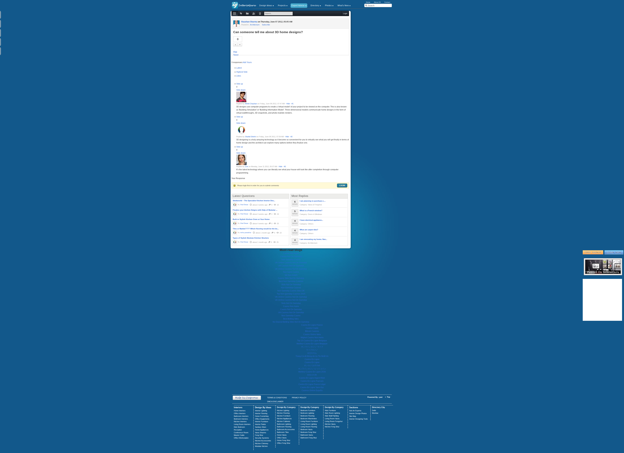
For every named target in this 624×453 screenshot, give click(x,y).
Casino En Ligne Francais (312, 381)
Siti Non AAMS (291, 275)
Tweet (235, 55)
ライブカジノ (312, 350)
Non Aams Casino (291, 272)
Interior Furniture (261, 421)
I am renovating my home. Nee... (313, 239)
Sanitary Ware (260, 427)
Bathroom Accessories (286, 429)
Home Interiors (240, 411)
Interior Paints (260, 424)
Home (368, 2)
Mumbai (375, 413)
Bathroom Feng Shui (308, 438)
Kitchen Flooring (283, 413)
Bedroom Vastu (306, 429)
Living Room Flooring (308, 427)
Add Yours (247, 62)
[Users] (254, 13)
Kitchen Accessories (263, 441)
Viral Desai (244, 204)
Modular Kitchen (261, 446)
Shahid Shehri (250, 137)
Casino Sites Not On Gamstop (291, 278)
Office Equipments (262, 419)
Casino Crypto (312, 328)
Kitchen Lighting (283, 410)
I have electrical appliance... (311, 220)
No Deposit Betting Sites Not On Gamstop (291, 322)
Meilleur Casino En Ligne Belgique (312, 344)
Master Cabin (239, 435)
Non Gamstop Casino (290, 259)
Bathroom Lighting (284, 424)
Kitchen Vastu (330, 424)
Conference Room (241, 433)
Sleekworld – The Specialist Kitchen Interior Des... (254, 201)
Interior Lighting (261, 411)
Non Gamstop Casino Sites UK (291, 291)
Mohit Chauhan (251, 104)
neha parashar (245, 232)
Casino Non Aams (291, 253)
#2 (291, 137)
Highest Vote (241, 72)
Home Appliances (262, 430)
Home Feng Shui (283, 440)
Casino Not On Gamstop (291, 256)
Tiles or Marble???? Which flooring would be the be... (256, 229)
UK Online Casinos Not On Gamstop (291, 263)
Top (388, 397)
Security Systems (262, 438)
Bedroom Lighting (307, 413)
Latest (239, 68)
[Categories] (247, 13)
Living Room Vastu (332, 419)
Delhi (374, 410)
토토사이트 (312, 375)
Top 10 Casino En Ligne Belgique (312, 340)
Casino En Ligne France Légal (312, 384)
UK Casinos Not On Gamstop (291, 266)
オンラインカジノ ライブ (312, 347)
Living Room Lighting (308, 424)
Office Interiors (240, 413)
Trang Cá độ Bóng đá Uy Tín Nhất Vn (312, 356)
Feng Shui (259, 435)
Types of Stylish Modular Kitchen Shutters (251, 238)
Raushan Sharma (249, 22)
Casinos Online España (312, 390)
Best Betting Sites (291, 319)
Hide (288, 104)
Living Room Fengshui (333, 421)
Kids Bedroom (239, 427)
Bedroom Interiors (241, 419)
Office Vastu (281, 438)
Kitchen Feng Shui (332, 427)
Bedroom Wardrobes (308, 419)
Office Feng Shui (283, 443)
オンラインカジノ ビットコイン (312, 369)
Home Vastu (281, 435)
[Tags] (241, 13)
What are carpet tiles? (309, 230)
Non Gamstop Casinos (291, 288)
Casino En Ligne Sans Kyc (312, 387)
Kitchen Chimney (261, 443)
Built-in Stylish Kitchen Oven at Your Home (251, 219)
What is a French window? (311, 210)
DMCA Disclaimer (275, 401)
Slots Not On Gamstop (291, 284)
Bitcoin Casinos (312, 331)
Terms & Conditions (277, 398)
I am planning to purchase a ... (312, 201)
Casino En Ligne (312, 359)
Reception (238, 430)
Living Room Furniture (309, 421)
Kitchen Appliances (284, 419)
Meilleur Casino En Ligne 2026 (312, 372)
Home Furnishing (261, 416)
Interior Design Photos (358, 413)
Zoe (246, 166)
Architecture (255, 25)
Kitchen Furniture (283, 416)
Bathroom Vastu (306, 435)
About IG (377, 2)
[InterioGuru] (244, 5)
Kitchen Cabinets (283, 421)
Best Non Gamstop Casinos (291, 281)
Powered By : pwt (375, 397)
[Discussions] (235, 13)
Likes (238, 76)
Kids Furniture (330, 410)
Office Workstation (241, 438)
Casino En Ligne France (312, 325)
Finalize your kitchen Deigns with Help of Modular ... (255, 210)
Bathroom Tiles (283, 432)
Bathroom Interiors (241, 416)
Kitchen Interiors (240, 421)
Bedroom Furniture (307, 410)
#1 (292, 104)
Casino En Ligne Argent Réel (312, 378)
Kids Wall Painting (332, 416)
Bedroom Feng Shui (308, 432)
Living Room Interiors (242, 424)
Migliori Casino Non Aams (312, 337)
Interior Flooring (261, 413)
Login (342, 185)
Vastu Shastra (260, 433)
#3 (285, 166)
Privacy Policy (299, 398)
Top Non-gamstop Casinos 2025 (291, 294)
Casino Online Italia (312, 334)
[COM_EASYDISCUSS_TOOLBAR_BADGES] (260, 13)
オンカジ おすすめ (312, 365)
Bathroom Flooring (284, 427)
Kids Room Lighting (332, 413)
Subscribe (266, 25)
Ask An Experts (355, 411)
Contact (387, 2)
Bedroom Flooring (307, 416)
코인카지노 (312, 353)
